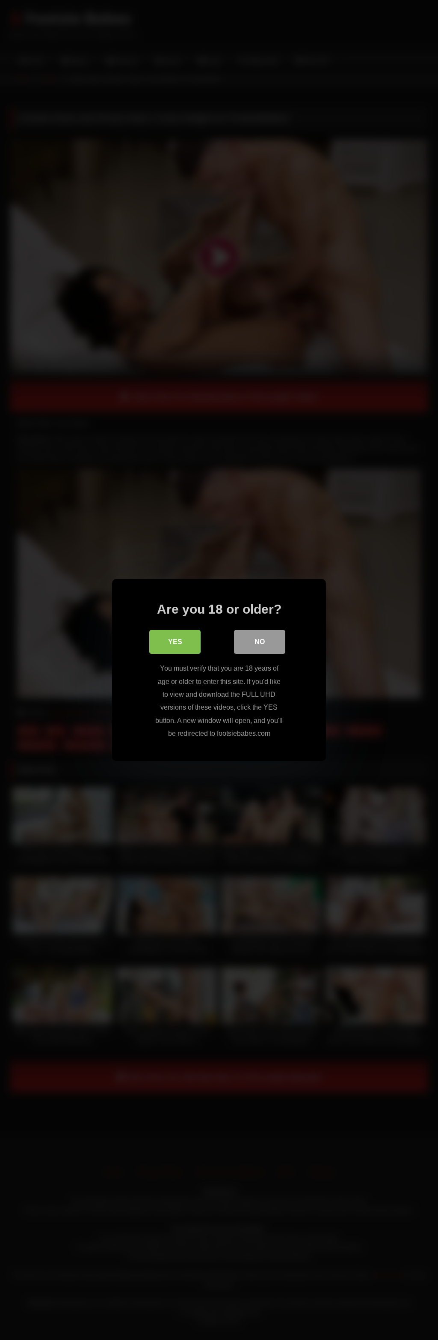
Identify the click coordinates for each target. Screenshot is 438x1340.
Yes (175, 641)
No (260, 641)
